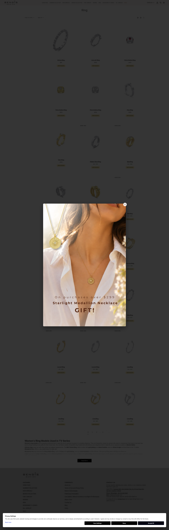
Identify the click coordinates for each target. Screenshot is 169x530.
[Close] (125, 204)
